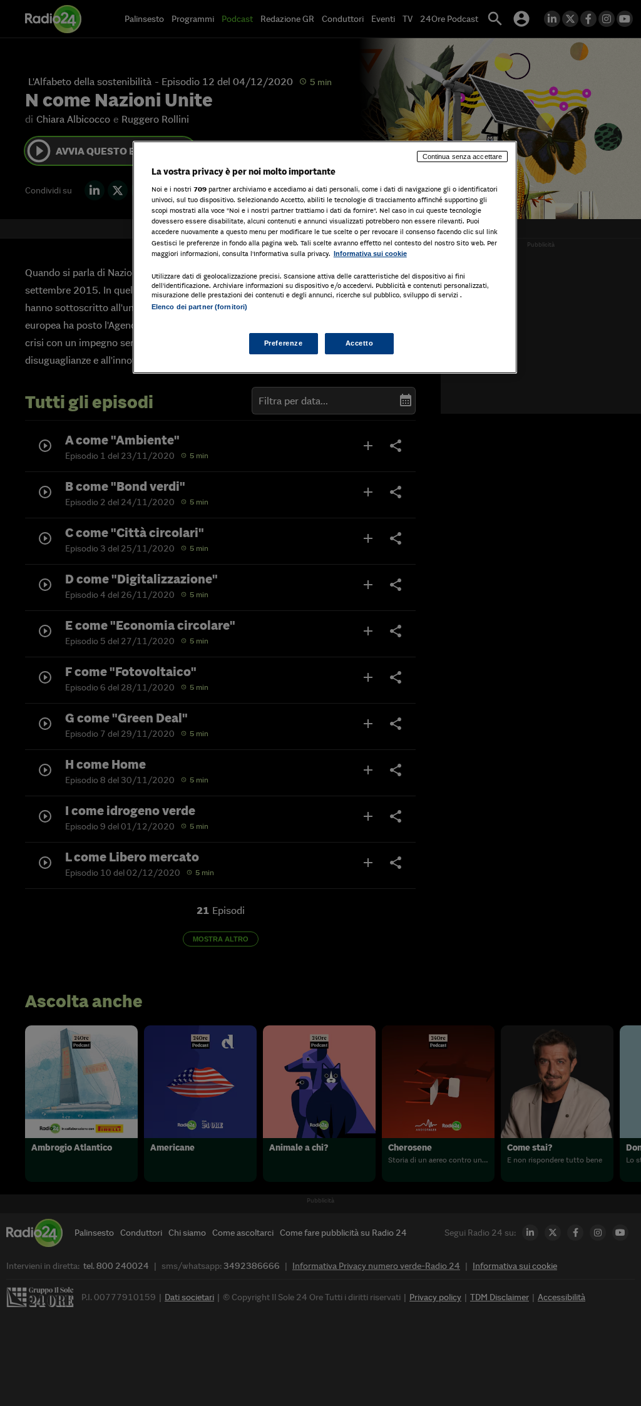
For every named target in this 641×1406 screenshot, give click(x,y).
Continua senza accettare (463, 156)
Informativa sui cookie (370, 253)
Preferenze (283, 343)
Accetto (360, 343)
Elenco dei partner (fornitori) (199, 306)
